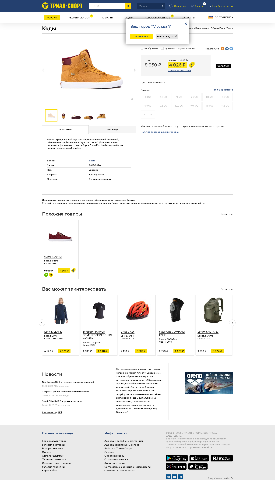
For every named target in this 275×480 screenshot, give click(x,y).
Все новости (49, 411)
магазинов (105, 203)
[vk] (227, 48)
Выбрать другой (167, 36)
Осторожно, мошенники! (119, 470)
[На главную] (62, 5)
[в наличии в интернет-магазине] (51, 275)
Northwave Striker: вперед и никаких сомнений (68, 382)
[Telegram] (180, 476)
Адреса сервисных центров (121, 444)
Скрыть (225, 214)
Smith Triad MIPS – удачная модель (62, 401)
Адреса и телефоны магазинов (124, 441)
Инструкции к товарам (56, 463)
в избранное (151, 48)
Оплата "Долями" (52, 455)
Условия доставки (53, 444)
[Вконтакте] (168, 476)
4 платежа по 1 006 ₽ (179, 70)
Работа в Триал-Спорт (118, 448)
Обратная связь (114, 455)
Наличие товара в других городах (160, 132)
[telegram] (231, 48)
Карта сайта (49, 470)
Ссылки (109, 452)
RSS (60, 411)
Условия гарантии (53, 467)
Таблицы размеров (54, 459)
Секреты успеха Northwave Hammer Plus (65, 391)
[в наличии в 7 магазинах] (46, 275)
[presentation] (45, 70)
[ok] (222, 48)
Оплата (46, 452)
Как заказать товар (54, 441)
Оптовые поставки (116, 459)
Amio (229, 478)
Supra (92, 160)
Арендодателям (114, 463)
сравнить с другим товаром (180, 48)
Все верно (141, 36)
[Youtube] (174, 476)
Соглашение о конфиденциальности (127, 467)
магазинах (148, 203)
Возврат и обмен (52, 448)
